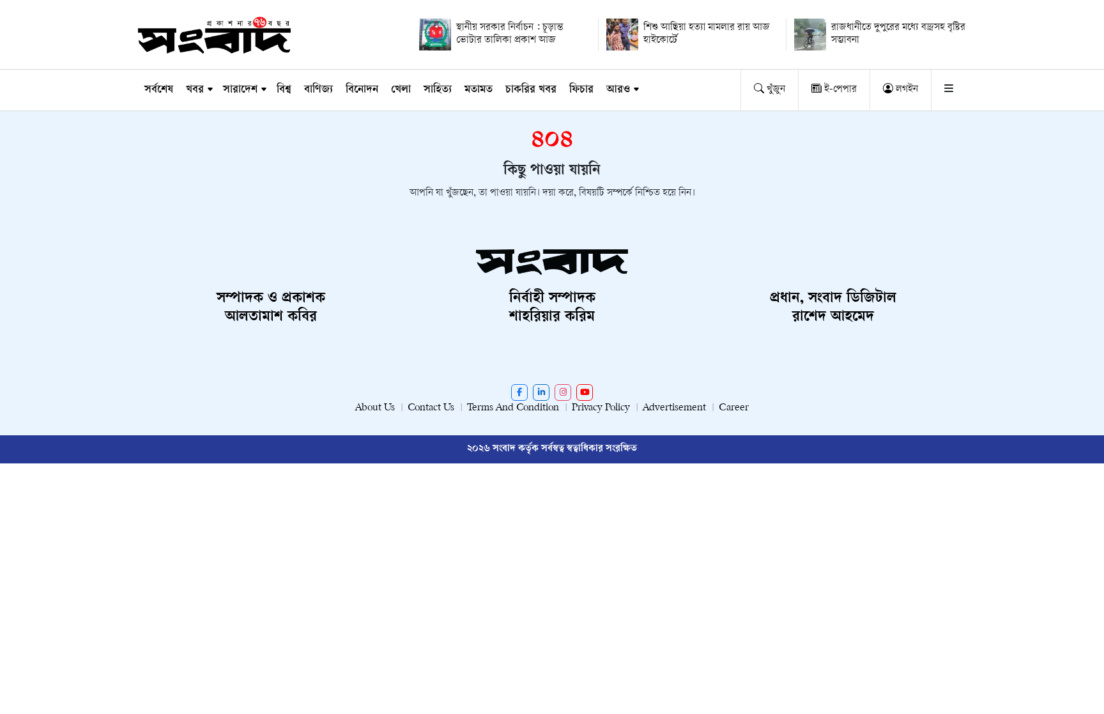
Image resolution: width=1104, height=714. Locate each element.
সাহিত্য (438, 90)
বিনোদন (362, 90)
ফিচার (581, 90)
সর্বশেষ (158, 90)
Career (734, 408)
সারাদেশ (240, 90)
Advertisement (674, 408)
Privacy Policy (601, 408)
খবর (195, 90)
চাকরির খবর (530, 90)
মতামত (478, 90)
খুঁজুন (774, 89)
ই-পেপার (839, 89)
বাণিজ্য (318, 90)
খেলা (401, 90)
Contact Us (431, 408)
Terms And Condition (513, 408)
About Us (375, 408)
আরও (618, 90)
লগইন (905, 89)
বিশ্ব (284, 90)
